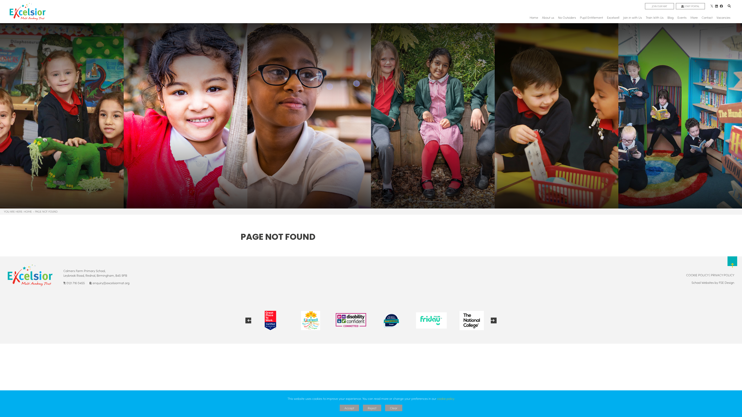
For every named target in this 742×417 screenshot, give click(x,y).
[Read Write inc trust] (391, 320)
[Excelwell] (310, 320)
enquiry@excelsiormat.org (111, 283)
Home (28, 211)
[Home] (28, 11)
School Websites (703, 282)
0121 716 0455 (75, 283)
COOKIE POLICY (697, 275)
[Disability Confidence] (351, 320)
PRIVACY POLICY (722, 275)
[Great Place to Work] (270, 320)
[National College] (471, 320)
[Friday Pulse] (431, 320)
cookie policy (445, 398)
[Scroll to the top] (732, 264)
